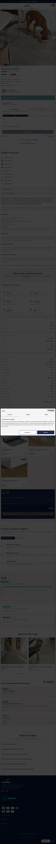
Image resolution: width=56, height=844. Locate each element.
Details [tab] (28, 414)
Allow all (46, 432)
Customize (27, 432)
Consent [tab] (10, 414)
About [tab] (46, 414)
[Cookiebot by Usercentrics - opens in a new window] (48, 411)
